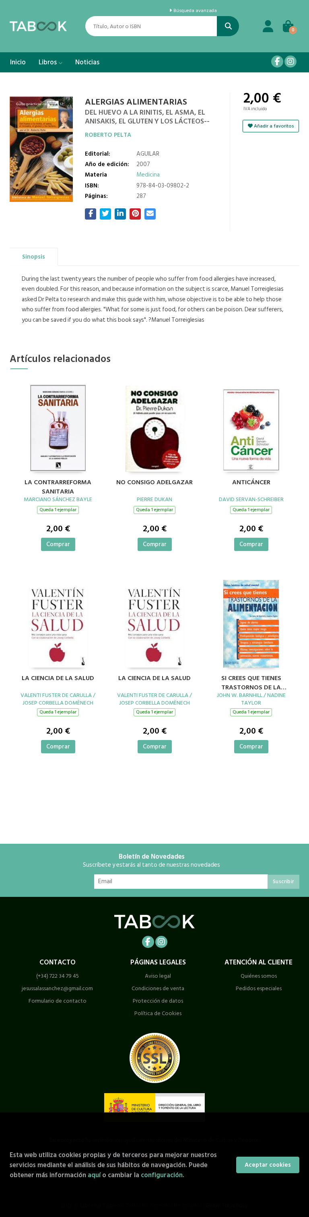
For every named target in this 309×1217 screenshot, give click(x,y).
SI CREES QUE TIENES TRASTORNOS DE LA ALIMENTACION (251, 682)
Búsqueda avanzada (194, 11)
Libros (48, 62)
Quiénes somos (259, 976)
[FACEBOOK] (277, 62)
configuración (162, 1175)
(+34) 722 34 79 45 (57, 976)
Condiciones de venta (158, 988)
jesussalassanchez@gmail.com (57, 988)
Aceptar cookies (268, 1165)
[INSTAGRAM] (290, 62)
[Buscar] (228, 26)
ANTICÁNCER (251, 482)
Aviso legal (158, 976)
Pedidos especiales (259, 988)
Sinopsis (33, 257)
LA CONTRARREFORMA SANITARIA (58, 486)
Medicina (148, 175)
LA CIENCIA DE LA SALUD (58, 678)
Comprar (58, 544)
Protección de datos (158, 1000)
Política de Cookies (157, 1013)
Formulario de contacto (58, 1000)
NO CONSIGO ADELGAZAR (154, 482)
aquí (94, 1175)
